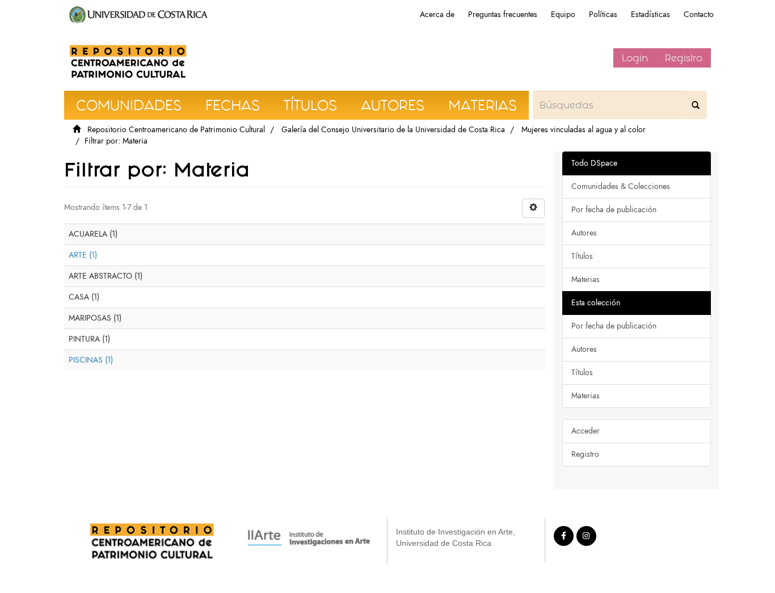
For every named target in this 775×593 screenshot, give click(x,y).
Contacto (699, 14)
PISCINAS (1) (91, 360)
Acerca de (437, 14)
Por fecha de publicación (613, 209)
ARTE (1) (83, 255)
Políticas (603, 14)
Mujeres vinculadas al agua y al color (583, 129)
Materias (585, 279)
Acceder (585, 431)
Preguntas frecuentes (502, 14)
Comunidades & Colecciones (620, 186)
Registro (683, 58)
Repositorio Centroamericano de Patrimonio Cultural (176, 129)
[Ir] (695, 105)
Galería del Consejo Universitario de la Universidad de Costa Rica (393, 129)
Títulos (582, 256)
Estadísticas (650, 14)
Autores (584, 233)
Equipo (563, 14)
